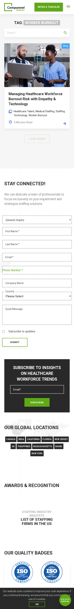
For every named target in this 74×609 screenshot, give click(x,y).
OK (37, 604)
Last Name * (12, 244)
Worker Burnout (38, 115)
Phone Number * (12, 270)
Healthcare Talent (24, 111)
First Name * (12, 231)
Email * (9, 257)
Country (9, 291)
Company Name (14, 283)
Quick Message (14, 309)
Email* (17, 389)
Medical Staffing (45, 111)
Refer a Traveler (49, 7)
